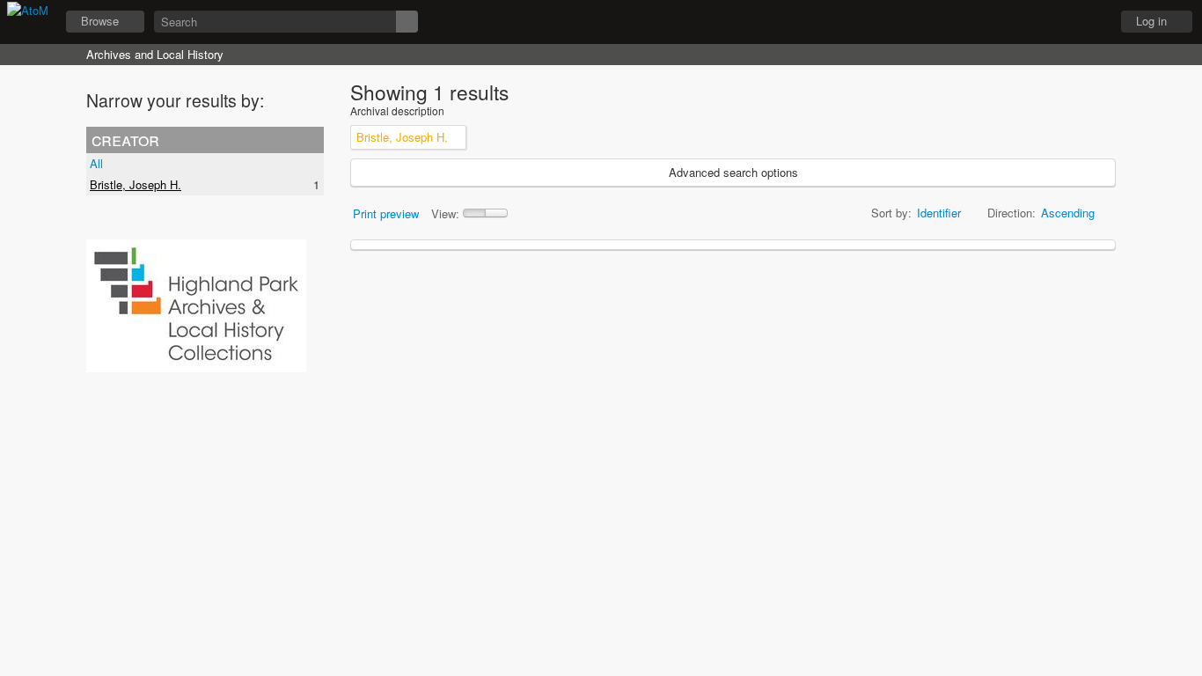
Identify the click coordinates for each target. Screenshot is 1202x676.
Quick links (1088, 22)
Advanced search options (733, 172)
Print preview (386, 213)
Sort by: (891, 212)
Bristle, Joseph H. (135, 184)
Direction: (1011, 212)
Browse (100, 20)
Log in (1151, 20)
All (96, 163)
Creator (125, 139)
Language (1044, 22)
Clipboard (1000, 22)
